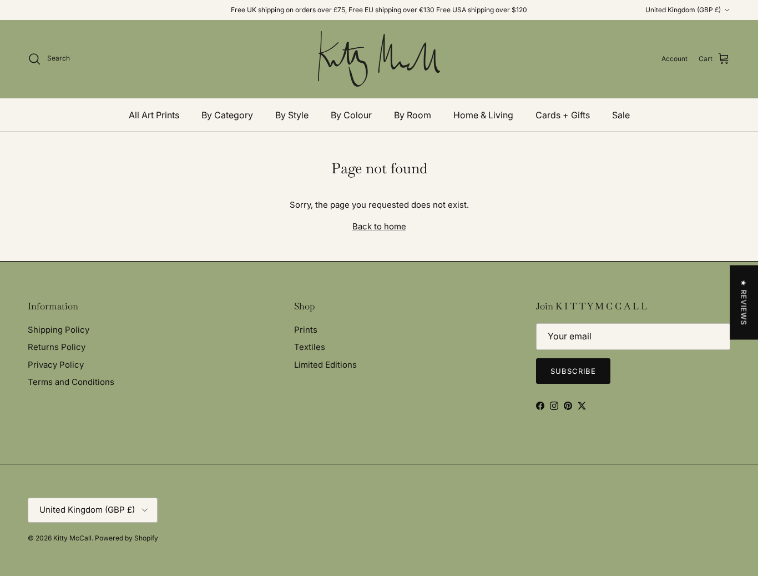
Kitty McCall (72, 538)
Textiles (309, 347)
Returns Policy (56, 347)
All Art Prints (154, 115)
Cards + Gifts (562, 115)
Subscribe (573, 371)
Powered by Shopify (126, 538)
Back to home (379, 226)
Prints (305, 329)
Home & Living (483, 115)
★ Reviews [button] (743, 302)
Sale (621, 115)
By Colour (351, 115)
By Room (412, 115)
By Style (292, 115)
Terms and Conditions (71, 382)
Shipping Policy (58, 329)
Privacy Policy (56, 364)
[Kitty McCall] (379, 59)
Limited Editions (325, 364)
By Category (227, 115)
